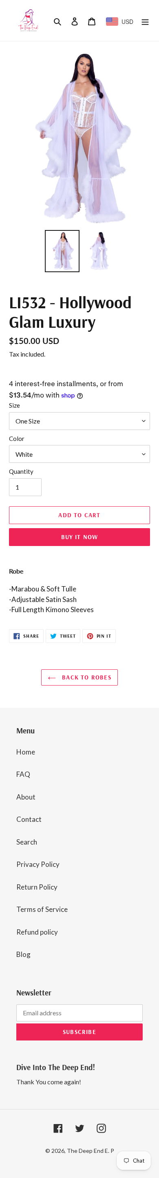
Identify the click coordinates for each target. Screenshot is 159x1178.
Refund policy (37, 932)
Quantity (21, 471)
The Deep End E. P (90, 1150)
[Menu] (145, 20)
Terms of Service (42, 909)
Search (26, 842)
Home (25, 752)
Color (16, 438)
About (25, 797)
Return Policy (36, 887)
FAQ (23, 774)
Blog (23, 954)
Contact (29, 819)
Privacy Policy (38, 864)
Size (14, 405)
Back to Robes (85, 677)
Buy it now (79, 537)
